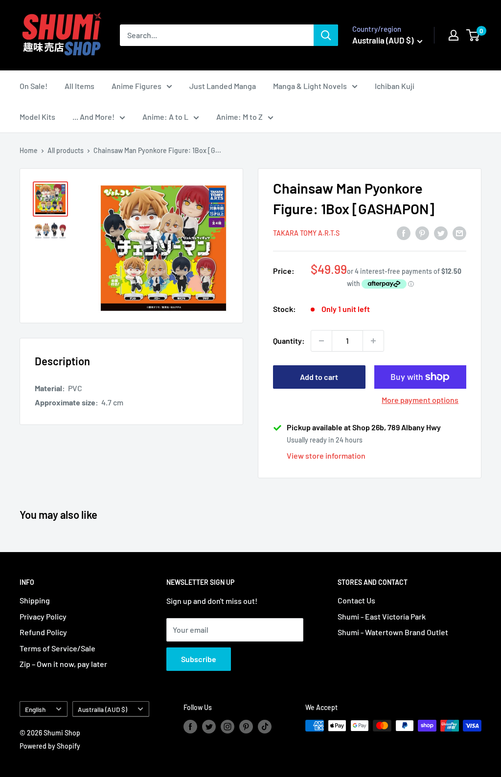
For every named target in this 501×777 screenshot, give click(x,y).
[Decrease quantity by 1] (321, 341)
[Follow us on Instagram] (227, 726)
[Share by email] (459, 232)
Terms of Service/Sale (57, 648)
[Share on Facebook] (403, 232)
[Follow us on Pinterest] (246, 726)
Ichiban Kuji (394, 85)
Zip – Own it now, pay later (63, 663)
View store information (326, 455)
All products (65, 150)
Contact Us (356, 600)
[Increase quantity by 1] (373, 341)
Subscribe (198, 659)
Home (29, 150)
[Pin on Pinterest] (422, 232)
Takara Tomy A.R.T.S (306, 233)
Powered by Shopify (50, 746)
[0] (473, 35)
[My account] (453, 35)
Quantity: (289, 340)
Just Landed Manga (222, 85)
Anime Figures (136, 85)
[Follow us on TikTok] (265, 726)
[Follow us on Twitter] (209, 726)
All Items (79, 85)
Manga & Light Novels (310, 85)
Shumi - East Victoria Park (382, 616)
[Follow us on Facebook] (190, 726)
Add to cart (319, 376)
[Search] (326, 35)
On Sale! (33, 85)
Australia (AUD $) (102, 709)
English (35, 709)
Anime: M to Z (239, 116)
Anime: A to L (165, 116)
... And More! (93, 116)
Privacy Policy (43, 616)
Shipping (35, 600)
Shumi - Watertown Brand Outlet (393, 632)
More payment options (420, 399)
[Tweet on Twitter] (441, 232)
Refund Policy (43, 632)
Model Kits (37, 116)
